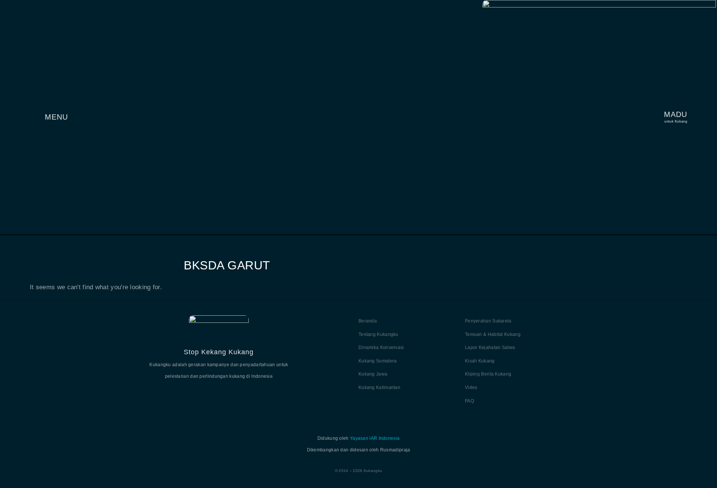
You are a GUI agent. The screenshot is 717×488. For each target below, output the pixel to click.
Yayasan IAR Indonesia (375, 438)
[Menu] (34, 116)
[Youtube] (219, 395)
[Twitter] (201, 395)
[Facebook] (183, 395)
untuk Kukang (675, 121)
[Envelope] (254, 395)
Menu (56, 117)
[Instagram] (237, 395)
